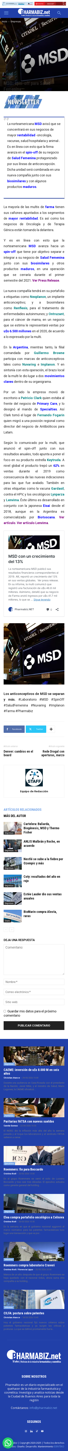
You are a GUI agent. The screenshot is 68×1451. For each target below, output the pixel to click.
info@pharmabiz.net (43, 1408)
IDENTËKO (59, 1446)
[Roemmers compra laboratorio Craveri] (34, 1251)
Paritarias (9, 1115)
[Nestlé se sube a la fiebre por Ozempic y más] (13, 863)
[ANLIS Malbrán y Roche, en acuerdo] (13, 845)
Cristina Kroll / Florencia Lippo (18, 1269)
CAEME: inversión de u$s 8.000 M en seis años (31, 1071)
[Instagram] (25, 1431)
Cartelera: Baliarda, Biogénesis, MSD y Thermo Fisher (41, 828)
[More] (51, 729)
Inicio (4, 21)
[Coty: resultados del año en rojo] (13, 881)
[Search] (59, 13)
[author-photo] (34, 786)
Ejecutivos (9, 1163)
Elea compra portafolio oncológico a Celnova (34, 1217)
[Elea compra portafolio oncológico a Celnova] (34, 1203)
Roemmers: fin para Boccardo (23, 1169)
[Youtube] (42, 1431)
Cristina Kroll (10, 1174)
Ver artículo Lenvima (32, 523)
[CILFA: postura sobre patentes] (34, 1299)
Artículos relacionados (23, 809)
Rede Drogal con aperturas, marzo (52, 753)
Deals (7, 920)
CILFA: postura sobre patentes (24, 1313)
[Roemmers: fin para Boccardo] (34, 1155)
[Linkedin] (31, 1431)
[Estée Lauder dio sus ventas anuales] (13, 898)
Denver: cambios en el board (18, 753)
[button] (6, 13)
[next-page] (11, 929)
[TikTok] (36, 1431)
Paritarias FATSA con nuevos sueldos (29, 1121)
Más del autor (15, 816)
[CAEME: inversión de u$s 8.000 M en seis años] (34, 1056)
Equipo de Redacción (34, 791)
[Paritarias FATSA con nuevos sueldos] (34, 1107)
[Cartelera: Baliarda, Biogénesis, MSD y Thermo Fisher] (13, 828)
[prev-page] (6, 929)
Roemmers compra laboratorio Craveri (29, 1265)
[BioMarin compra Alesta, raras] (13, 916)
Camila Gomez (11, 1126)
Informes (9, 1259)
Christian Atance (12, 1078)
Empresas (16, 21)
